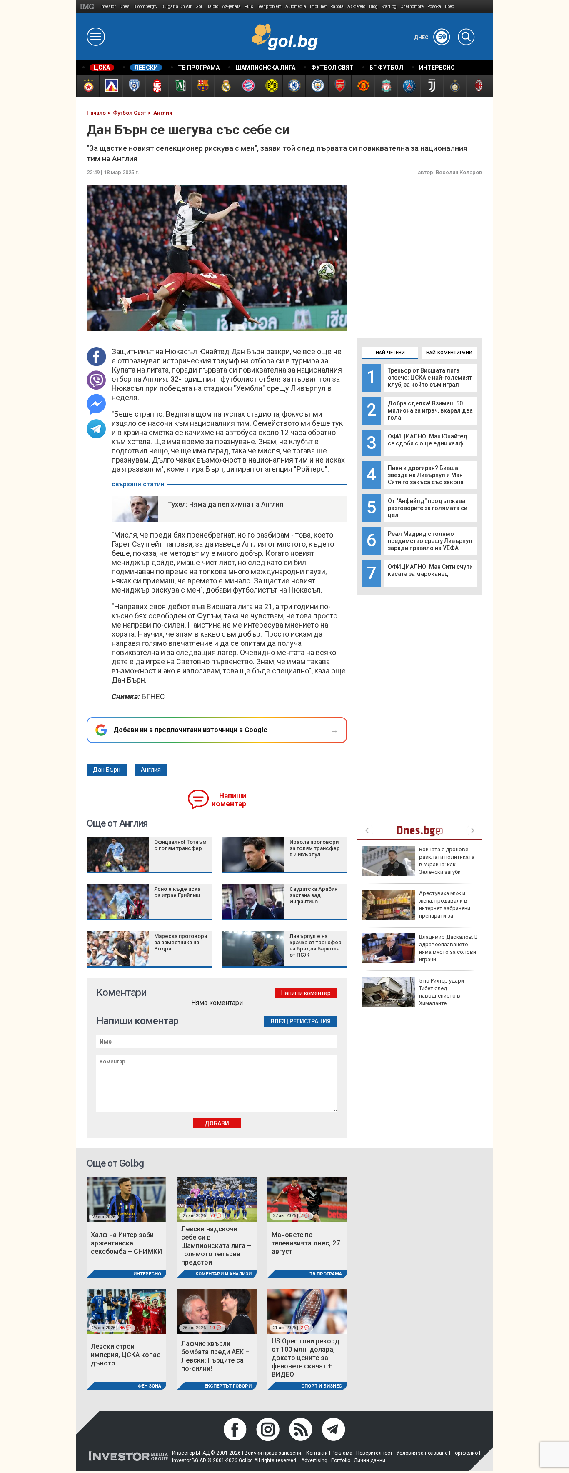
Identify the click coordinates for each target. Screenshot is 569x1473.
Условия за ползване (422, 1453)
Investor (108, 6)
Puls (249, 6)
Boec (449, 6)
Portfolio (340, 1460)
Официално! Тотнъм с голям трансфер (180, 845)
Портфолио (465, 1453)
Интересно (147, 1274)
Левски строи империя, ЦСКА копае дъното (125, 1355)
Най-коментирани (449, 352)
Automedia (295, 6)
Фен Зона (149, 1386)
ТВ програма (325, 1274)
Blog (373, 6)
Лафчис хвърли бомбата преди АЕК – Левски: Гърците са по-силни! (215, 1356)
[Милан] (477, 86)
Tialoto (212, 6)
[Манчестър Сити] (316, 86)
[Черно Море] (133, 86)
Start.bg (389, 6)
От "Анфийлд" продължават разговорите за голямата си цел (428, 508)
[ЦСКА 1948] (156, 86)
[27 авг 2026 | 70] (217, 1199)
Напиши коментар (229, 800)
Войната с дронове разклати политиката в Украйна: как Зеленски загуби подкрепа (418, 864)
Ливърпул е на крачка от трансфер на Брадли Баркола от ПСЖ (315, 945)
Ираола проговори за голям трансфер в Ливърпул (314, 848)
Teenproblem (269, 6)
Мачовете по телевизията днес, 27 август (306, 1243)
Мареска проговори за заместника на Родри (180, 942)
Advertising (314, 1460)
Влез (278, 1021)
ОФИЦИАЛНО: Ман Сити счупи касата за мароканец (430, 570)
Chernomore (412, 6)
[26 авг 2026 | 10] (217, 1311)
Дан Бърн (106, 769)
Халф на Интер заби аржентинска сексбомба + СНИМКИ (126, 1243)
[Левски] (110, 86)
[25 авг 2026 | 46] (126, 1311)
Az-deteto (356, 6)
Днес (430, 37)
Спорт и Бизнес (321, 1386)
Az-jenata (231, 6)
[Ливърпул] (385, 86)
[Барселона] (202, 86)
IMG (88, 6)
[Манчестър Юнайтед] (362, 86)
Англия (151, 769)
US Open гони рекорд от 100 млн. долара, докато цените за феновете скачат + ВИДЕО (305, 1357)
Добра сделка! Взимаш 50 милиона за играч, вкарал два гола (430, 410)
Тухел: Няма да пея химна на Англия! (226, 504)
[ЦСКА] (87, 86)
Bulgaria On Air (176, 6)
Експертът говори (228, 1386)
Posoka (434, 6)
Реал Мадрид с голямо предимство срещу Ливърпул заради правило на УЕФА (430, 540)
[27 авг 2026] (126, 1199)
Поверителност (374, 1453)
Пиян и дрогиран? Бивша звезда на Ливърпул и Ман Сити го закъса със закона (426, 475)
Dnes (125, 6)
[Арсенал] (339, 86)
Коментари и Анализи (223, 1274)
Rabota (337, 6)
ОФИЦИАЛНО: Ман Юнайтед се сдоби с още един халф (427, 440)
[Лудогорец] (179, 86)
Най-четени (390, 352)
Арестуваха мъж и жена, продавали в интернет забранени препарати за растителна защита (416, 908)
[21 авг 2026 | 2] (307, 1311)
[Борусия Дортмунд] (271, 86)
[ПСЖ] (408, 86)
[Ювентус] (431, 86)
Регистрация (310, 1021)
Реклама (342, 1453)
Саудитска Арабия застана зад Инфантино (313, 895)
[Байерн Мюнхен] (248, 86)
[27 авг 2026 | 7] (307, 1199)
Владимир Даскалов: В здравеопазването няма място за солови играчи (448, 948)
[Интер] (454, 86)
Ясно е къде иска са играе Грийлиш (177, 892)
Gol (198, 6)
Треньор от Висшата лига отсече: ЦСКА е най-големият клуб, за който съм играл (430, 377)
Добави (217, 1123)
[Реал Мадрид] (225, 86)
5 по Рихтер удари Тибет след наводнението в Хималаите (441, 992)
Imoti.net (318, 6)
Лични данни (369, 1460)
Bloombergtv (145, 6)
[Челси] (293, 86)
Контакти (317, 1453)
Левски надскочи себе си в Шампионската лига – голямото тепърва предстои (216, 1245)
